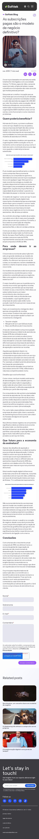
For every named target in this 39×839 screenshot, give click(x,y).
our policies (6, 828)
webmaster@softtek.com (10, 832)
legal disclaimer (7, 818)
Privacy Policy (21, 790)
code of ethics (7, 823)
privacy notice (7, 814)
